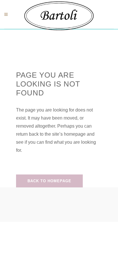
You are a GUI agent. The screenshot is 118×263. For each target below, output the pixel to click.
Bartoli (48, 33)
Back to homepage (49, 181)
